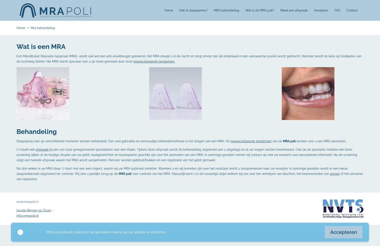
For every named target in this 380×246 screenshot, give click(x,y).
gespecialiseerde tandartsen (251, 141)
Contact (352, 10)
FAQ (337, 10)
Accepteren (343, 232)
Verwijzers (321, 10)
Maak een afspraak (294, 10)
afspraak (42, 149)
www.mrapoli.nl (27, 201)
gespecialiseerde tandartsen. (154, 61)
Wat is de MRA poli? (259, 10)
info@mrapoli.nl (27, 215)
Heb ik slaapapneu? (193, 10)
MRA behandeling (226, 10)
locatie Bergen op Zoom (33, 210)
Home (168, 10)
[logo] (55, 10)
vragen (335, 174)
